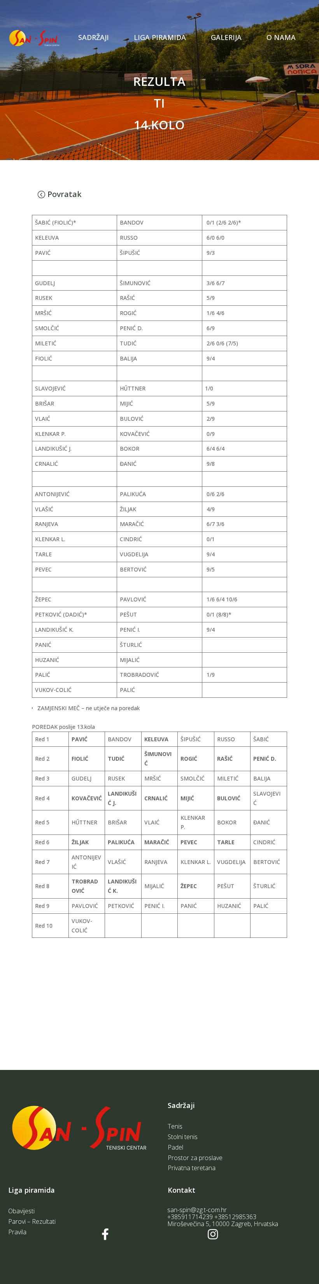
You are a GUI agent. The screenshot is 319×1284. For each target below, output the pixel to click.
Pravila (144, 59)
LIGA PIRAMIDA (160, 37)
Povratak (64, 194)
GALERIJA (226, 37)
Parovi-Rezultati (160, 46)
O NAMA (281, 37)
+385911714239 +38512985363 (211, 1217)
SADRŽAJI (93, 37)
